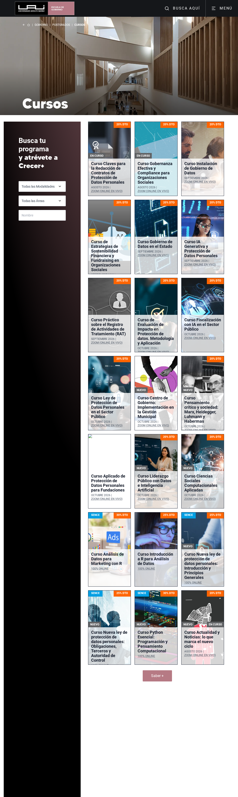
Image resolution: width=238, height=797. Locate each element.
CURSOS (79, 25)
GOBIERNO (41, 25)
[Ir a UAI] (30, 8)
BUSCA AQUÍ (186, 8)
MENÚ (226, 8)
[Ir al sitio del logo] (59, 8)
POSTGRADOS (61, 25)
